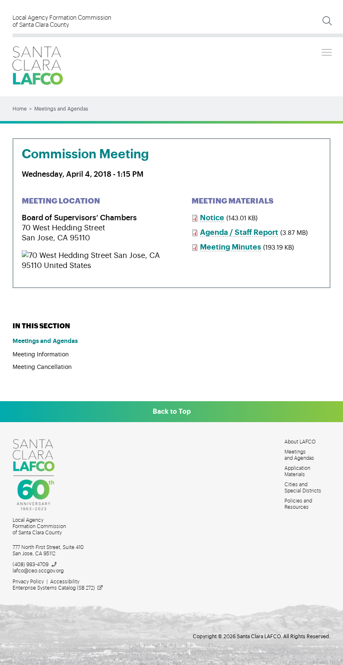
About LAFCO (300, 441)
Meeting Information (41, 355)
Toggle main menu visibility (327, 52)
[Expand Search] (327, 21)
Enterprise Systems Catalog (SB (54, 587)
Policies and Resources (298, 504)
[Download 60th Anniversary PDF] (39, 475)
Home (20, 108)
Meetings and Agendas (61, 108)
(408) (31, 564)
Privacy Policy (28, 581)
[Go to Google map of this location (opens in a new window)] (96, 255)
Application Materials (297, 471)
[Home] (38, 65)
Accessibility (64, 581)
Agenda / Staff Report (239, 232)
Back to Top (172, 411)
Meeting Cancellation (42, 367)
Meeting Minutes (230, 247)
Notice (212, 218)
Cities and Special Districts (302, 487)
